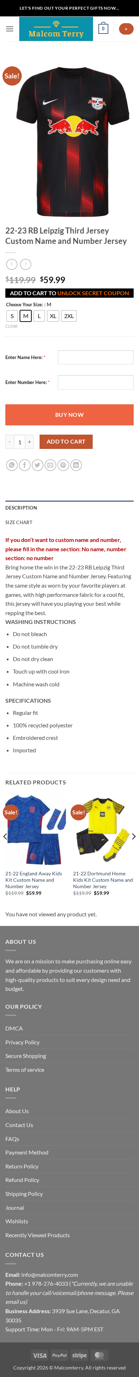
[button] (9, 28)
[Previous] (5, 851)
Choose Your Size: (24, 304)
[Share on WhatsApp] (12, 465)
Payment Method (26, 1152)
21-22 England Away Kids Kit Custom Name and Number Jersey (33, 880)
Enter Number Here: (26, 382)
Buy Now (69, 414)
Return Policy (21, 1166)
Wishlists (16, 1221)
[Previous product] (25, 264)
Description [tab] (21, 508)
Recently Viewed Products (37, 1235)
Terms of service (24, 1069)
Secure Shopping (25, 1055)
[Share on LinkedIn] (76, 465)
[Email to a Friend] (50, 465)
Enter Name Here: (23, 357)
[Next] (133, 851)
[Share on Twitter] (37, 465)
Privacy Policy (22, 1042)
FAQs (12, 1138)
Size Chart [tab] (19, 522)
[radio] (12, 316)
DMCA (14, 1028)
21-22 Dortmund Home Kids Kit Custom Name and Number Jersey (103, 880)
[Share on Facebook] (25, 465)
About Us (17, 1110)
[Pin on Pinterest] (63, 465)
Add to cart (66, 441)
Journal (14, 1207)
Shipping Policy (24, 1193)
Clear (11, 326)
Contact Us (19, 1124)
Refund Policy (22, 1179)
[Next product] (11, 264)
